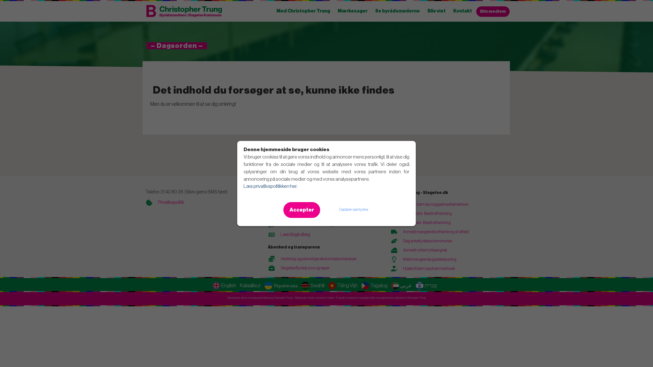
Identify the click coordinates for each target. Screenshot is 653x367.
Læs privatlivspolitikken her (270, 186)
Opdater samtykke (353, 210)
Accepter (302, 210)
